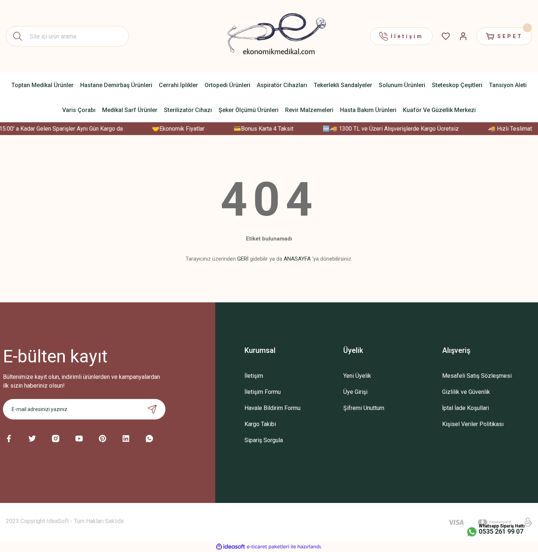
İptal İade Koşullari (465, 407)
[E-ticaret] (268, 547)
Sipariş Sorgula (263, 440)
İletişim (253, 375)
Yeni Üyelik (357, 375)
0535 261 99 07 (501, 531)
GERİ (243, 259)
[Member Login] (463, 36)
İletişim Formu (262, 391)
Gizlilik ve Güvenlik (466, 391)
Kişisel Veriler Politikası (473, 424)
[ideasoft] (230, 546)
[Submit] (152, 409)
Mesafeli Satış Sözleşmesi (477, 375)
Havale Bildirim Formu (272, 407)
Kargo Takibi (260, 424)
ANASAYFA (297, 259)
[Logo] (269, 36)
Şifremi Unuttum (363, 407)
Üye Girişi (355, 391)
